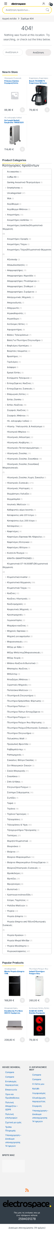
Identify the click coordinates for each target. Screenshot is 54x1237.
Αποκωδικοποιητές (16, 265)
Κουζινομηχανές (15, 604)
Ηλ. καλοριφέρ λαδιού (13, 118)
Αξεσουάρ (12, 259)
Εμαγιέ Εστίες (14, 372)
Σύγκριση (37, 1106)
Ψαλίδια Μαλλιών (16, 905)
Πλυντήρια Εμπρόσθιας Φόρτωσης (24, 701)
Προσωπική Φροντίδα (17, 744)
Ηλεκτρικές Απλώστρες (18, 437)
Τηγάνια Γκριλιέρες (16, 814)
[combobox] (23, 10)
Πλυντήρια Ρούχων (16, 717)
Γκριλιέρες (12, 361)
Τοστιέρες (12, 835)
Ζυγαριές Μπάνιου (16, 415)
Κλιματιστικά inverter (17, 577)
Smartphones (13, 187)
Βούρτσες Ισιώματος (17, 351)
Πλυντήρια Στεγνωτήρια (19, 733)
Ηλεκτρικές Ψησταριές (18, 488)
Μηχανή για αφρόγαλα (18, 636)
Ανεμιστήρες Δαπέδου (18, 220)
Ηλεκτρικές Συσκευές (12, 78)
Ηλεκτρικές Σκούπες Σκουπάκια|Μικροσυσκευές (21, 466)
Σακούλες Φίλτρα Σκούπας (20, 760)
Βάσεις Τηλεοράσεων (17, 335)
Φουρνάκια (12, 846)
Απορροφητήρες (15, 270)
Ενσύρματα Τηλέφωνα (18, 378)
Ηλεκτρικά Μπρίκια (16, 431)
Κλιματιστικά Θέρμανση (19, 582)
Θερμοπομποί (13, 499)
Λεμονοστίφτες (14, 620)
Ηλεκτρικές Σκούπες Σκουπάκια (22, 458)
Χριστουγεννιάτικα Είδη (18, 894)
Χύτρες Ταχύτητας (16, 900)
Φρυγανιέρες (13, 884)
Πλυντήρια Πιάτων (16, 706)
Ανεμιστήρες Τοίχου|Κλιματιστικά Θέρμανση (29, 249)
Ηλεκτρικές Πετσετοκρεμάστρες (23, 448)
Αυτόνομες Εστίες (16, 324)
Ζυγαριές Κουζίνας (16, 410)
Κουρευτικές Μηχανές (18, 609)
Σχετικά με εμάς (13, 1122)
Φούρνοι (11, 851)
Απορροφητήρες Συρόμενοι (20, 291)
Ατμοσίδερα (13, 318)
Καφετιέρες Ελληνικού (18, 542)
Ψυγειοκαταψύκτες (16, 951)
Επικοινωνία (11, 1089)
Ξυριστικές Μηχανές (17, 684)
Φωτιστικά (12, 889)
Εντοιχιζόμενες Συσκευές (19, 388)
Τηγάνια (11, 808)
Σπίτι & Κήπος (13, 781)
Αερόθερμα (13, 204)
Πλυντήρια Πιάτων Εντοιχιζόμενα (23, 711)
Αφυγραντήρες (14, 329)
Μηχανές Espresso (16, 631)
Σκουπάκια (12, 776)
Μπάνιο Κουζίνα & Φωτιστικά (21, 663)
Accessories (13, 171)
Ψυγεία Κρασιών (15, 935)
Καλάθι (35, 1088)
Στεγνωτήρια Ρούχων (17, 787)
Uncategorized (14, 193)
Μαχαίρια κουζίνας (16, 625)
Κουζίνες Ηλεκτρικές (17, 598)
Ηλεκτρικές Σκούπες (17, 453)
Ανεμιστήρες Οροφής (17, 239)
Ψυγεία (10, 911)
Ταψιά (10, 803)
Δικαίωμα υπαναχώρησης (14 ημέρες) (27, 1227)
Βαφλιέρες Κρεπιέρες (18, 345)
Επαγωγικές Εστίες (16, 394)
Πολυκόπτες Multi (15, 738)
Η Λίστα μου (38, 1084)
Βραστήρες (12, 356)
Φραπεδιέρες (13, 873)
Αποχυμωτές (13, 308)
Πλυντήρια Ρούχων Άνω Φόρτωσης (24, 722)
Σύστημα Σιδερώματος (18, 792)
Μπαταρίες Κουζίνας (17, 668)
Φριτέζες (11, 878)
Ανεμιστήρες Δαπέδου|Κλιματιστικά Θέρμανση (22, 227)
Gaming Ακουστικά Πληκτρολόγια (23, 182)
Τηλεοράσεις (13, 819)
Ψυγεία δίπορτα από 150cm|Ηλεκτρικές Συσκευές (24, 923)
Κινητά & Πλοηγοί (15, 553)
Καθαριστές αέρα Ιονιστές (20, 509)
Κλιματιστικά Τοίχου (17, 588)
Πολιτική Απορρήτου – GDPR (11, 1106)
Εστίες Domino (14, 399)
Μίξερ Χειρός (14, 658)
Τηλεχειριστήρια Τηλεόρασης (21, 830)
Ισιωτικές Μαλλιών (16, 504)
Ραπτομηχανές (14, 754)
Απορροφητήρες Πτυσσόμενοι (22, 281)
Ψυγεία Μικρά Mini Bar (18, 940)
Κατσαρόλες (13, 526)
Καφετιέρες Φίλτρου (17, 547)
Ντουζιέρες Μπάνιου (17, 679)
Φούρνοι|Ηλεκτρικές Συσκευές (22, 868)
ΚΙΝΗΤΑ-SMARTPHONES (19, 558)
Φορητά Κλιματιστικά (18, 841)
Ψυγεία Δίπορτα (15, 916)
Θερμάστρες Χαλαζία (18, 493)
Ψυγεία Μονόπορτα (16, 946)
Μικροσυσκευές (15, 641)
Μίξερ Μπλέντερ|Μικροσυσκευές (23, 652)
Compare (9, 1072)
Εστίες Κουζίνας (15, 405)
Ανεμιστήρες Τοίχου (17, 244)
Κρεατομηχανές (15, 614)
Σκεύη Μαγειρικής (16, 770)
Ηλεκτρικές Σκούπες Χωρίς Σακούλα (25, 477)
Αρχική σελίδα (9, 18)
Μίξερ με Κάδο (14, 647)
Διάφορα (11, 367)
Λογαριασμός (38, 1093)
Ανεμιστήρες (13, 214)
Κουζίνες (11, 593)
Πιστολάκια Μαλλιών (17, 690)
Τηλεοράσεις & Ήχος (17, 824)
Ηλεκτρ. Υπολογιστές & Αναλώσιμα (24, 426)
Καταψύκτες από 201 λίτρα (20, 515)
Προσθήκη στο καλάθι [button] (20, 109)
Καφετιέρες (33, 78)
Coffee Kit (11, 177)
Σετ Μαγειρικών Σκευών (19, 765)
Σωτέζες (11, 797)
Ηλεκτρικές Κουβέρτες (18, 442)
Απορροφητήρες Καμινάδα (20, 275)
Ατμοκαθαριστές (15, 313)
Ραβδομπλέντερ (15, 749)
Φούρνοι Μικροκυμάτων (19, 857)
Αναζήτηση (47, 10)
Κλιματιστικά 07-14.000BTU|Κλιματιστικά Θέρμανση (25, 565)
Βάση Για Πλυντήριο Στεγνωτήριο (23, 340)
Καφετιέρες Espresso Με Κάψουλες (24, 536)
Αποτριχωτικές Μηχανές (19, 297)
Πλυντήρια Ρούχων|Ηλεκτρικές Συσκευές (27, 727)
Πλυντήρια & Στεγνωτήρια (20, 695)
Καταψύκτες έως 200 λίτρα (20, 520)
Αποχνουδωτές (14, 302)
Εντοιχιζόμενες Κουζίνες (19, 383)
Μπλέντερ (12, 674)
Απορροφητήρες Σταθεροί (20, 286)
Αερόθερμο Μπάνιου (17, 209)
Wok (9, 198)
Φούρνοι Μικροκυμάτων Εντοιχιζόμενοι (26, 862)
